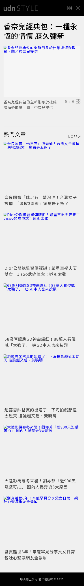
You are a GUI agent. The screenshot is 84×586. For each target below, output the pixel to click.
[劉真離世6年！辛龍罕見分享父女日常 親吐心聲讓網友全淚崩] (42, 522)
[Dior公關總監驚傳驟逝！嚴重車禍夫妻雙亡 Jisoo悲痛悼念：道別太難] (42, 238)
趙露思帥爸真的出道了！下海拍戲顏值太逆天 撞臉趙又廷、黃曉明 (40, 413)
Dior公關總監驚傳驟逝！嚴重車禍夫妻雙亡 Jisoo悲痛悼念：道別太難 (40, 271)
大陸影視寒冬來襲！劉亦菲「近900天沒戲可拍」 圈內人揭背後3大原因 (40, 484)
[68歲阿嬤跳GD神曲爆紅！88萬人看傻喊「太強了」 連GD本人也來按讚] (42, 309)
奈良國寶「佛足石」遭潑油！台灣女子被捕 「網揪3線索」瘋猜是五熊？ (40, 200)
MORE (73, 136)
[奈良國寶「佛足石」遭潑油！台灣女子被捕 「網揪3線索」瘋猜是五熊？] (42, 167)
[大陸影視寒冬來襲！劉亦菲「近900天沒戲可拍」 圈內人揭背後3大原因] (42, 451)
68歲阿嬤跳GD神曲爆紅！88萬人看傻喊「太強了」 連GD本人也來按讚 (40, 342)
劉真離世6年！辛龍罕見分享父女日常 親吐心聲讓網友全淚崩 (41, 555)
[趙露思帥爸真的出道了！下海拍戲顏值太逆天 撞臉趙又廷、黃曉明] (42, 380)
